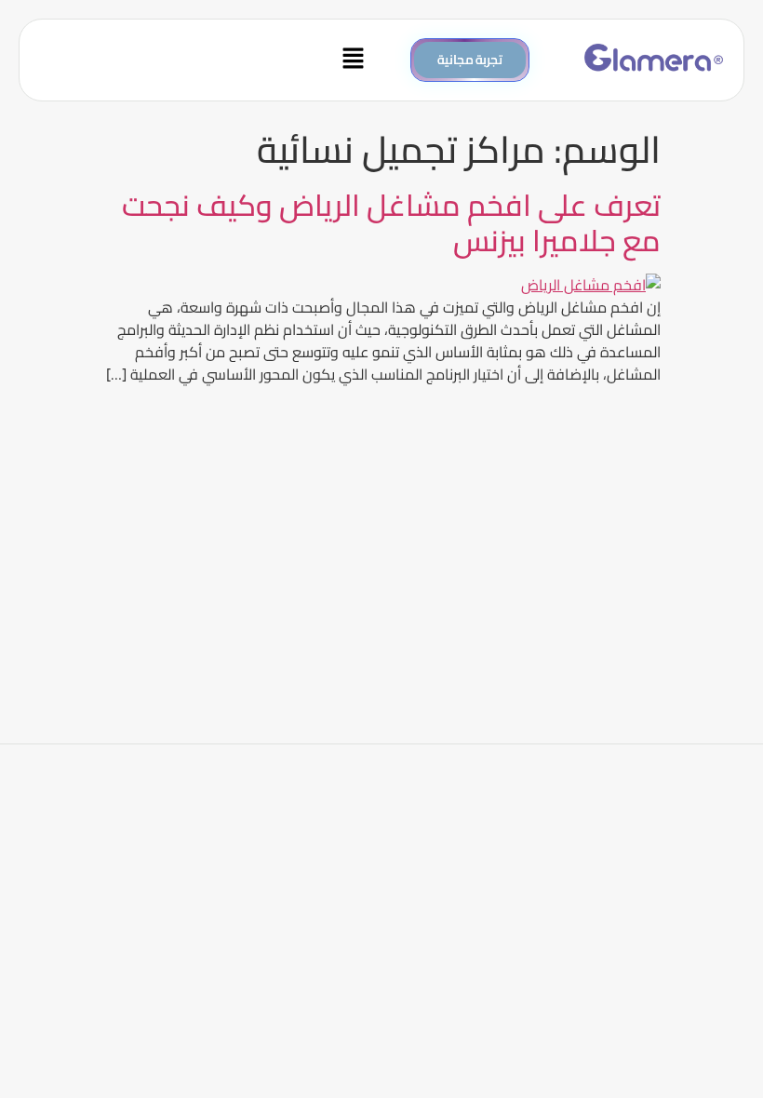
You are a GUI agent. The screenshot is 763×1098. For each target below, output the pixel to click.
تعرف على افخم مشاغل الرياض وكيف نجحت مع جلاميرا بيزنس (391, 222)
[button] (205, 60)
